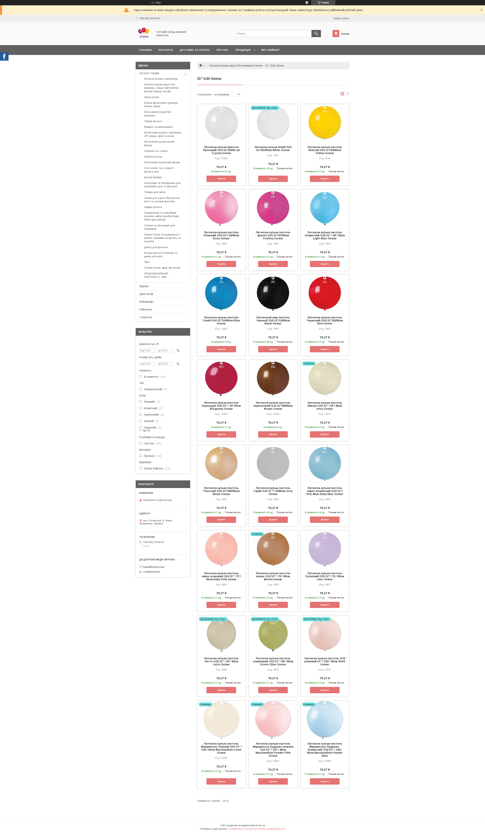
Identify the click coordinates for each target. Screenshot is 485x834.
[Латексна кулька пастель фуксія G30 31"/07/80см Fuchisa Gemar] (273, 208)
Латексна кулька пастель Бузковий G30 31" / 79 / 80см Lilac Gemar (325, 576)
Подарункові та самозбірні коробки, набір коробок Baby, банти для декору (161, 216)
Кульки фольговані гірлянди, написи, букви (161, 104)
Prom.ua (260, 825)
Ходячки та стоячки (155, 151)
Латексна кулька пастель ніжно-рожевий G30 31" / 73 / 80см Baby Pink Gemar (221, 576)
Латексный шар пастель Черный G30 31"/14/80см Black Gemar (273, 320)
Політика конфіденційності (270, 829)
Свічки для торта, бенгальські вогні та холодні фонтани (162, 200)
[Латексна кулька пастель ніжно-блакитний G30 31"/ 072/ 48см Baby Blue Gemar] (325, 464)
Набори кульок (153, 156)
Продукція (243, 50)
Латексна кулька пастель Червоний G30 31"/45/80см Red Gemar (325, 320)
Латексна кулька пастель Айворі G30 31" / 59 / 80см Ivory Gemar (324, 405)
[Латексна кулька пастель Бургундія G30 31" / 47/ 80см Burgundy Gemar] (221, 379)
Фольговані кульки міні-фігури (162, 162)
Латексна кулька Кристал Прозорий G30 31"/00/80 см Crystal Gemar (221, 150)
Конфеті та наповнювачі (158, 126)
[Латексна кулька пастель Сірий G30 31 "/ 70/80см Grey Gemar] (273, 464)
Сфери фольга (153, 121)
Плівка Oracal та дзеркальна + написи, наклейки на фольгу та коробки (162, 238)
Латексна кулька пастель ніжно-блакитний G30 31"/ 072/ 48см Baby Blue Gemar (324, 491)
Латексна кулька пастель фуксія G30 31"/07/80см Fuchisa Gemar (273, 235)
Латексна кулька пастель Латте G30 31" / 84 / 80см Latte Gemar (221, 661)
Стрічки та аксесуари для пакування (159, 227)
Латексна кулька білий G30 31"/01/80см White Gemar (273, 149)
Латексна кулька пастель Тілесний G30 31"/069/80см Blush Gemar (221, 491)
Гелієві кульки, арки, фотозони (162, 267)
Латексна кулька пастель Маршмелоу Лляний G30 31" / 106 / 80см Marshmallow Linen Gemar (221, 748)
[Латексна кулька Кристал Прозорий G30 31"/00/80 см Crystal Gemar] (221, 123)
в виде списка (347, 94)
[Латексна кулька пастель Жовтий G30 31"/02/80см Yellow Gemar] (325, 123)
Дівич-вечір (146, 293)
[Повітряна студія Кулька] (144, 40)
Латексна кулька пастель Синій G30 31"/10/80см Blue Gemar (221, 320)
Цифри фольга (153, 207)
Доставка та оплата (195, 50)
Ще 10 (146, 430)
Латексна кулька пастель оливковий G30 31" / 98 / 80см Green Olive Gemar (273, 661)
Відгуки (144, 286)
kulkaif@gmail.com (153, 566)
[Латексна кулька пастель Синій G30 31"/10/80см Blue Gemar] (221, 293)
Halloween (145, 309)
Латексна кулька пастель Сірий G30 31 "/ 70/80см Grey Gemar (273, 491)
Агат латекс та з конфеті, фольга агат (159, 170)
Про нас (222, 50)
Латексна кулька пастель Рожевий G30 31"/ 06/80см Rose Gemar (221, 235)
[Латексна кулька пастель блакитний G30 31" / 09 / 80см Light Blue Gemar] (325, 208)
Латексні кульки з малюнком (161, 78)
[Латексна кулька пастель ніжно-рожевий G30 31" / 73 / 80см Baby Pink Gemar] (221, 549)
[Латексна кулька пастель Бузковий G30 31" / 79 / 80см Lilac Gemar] (325, 549)
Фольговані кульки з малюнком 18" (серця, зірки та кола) (162, 134)
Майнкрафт (146, 301)
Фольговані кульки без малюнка (157, 113)
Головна (145, 50)
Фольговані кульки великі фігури (159, 143)
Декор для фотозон (156, 247)
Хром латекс (151, 97)
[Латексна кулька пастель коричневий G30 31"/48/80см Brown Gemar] (273, 379)
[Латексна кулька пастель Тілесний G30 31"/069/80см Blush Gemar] (221, 464)
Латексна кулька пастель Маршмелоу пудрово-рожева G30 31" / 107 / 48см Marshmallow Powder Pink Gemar (273, 749)
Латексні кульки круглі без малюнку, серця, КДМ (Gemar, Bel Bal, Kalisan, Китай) (161, 88)
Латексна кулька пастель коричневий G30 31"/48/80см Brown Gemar (273, 405)
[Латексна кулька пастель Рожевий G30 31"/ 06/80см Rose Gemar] (221, 208)
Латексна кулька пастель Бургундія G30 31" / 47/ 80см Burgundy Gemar (221, 405)
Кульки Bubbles (153, 177)
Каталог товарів (149, 73)
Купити (221, 178)
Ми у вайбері (270, 50)
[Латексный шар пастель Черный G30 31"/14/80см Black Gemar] (273, 293)
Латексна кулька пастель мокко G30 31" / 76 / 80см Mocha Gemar (273, 576)
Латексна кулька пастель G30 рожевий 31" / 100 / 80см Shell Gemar (324, 661)
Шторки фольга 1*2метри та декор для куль (160, 254)
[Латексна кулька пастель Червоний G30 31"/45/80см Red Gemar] (325, 293)
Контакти (166, 50)
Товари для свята (154, 192)
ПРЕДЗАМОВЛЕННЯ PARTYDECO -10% (156, 275)
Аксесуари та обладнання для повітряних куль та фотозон (162, 185)
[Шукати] (316, 33)
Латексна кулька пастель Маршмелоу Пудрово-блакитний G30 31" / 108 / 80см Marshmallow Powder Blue (325, 749)
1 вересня (145, 317)
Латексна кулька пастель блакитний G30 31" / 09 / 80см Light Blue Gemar (325, 235)
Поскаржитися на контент (241, 829)
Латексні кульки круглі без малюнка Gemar (236, 65)
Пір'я (147, 262)
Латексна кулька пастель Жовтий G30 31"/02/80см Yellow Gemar (324, 150)
